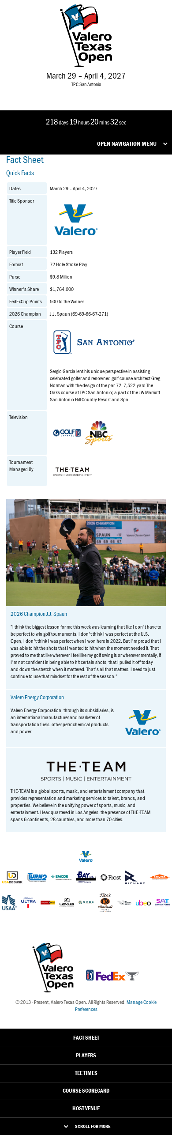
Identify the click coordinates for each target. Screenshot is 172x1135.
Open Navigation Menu (127, 143)
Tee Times (86, 1073)
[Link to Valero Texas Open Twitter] (72, 92)
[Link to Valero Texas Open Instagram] (85, 92)
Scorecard (86, 1090)
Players (86, 1055)
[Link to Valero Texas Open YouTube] (112, 92)
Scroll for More (92, 1126)
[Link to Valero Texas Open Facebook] (57, 92)
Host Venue (86, 1108)
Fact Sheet (86, 1037)
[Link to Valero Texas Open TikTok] (98, 92)
